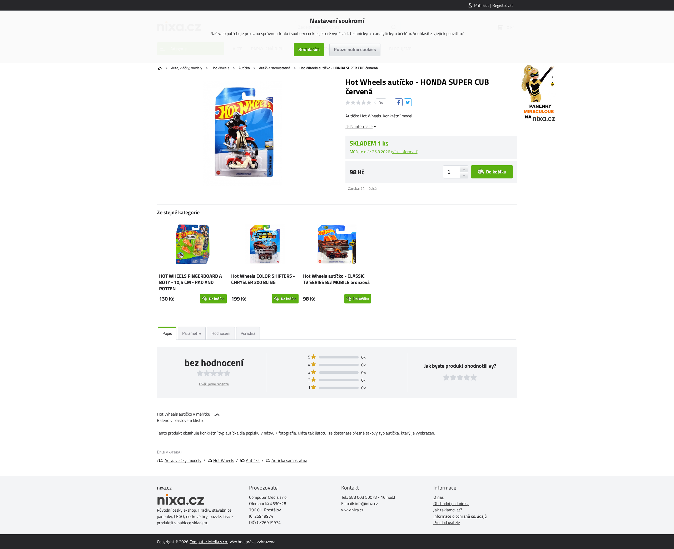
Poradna (248, 333)
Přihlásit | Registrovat (493, 5)
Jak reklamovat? (447, 510)
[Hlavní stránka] (160, 68)
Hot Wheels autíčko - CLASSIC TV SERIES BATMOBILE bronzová (336, 279)
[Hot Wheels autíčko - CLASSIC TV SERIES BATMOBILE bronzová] (337, 245)
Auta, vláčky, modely (186, 68)
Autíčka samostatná (274, 68)
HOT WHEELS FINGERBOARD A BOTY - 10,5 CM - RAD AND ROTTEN (190, 282)
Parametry (191, 333)
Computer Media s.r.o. (209, 541)
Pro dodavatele (446, 522)
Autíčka (244, 68)
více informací (404, 151)
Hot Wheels (220, 68)
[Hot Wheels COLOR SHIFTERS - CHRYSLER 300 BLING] (265, 245)
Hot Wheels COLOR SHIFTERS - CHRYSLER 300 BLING (263, 279)
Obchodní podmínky (451, 503)
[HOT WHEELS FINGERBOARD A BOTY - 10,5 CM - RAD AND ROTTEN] (193, 245)
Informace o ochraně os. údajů (460, 516)
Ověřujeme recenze (214, 384)
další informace (359, 126)
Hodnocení (220, 333)
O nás (438, 497)
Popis (167, 333)
